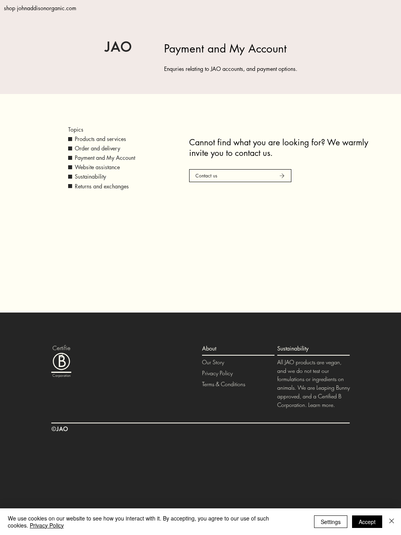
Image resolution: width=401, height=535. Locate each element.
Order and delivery (97, 148)
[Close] (391, 522)
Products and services (100, 139)
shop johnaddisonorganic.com (40, 8)
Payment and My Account (105, 157)
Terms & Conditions (223, 384)
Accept (367, 522)
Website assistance (97, 167)
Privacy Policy (217, 373)
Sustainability (90, 176)
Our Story (213, 362)
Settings (331, 522)
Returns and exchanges (102, 186)
